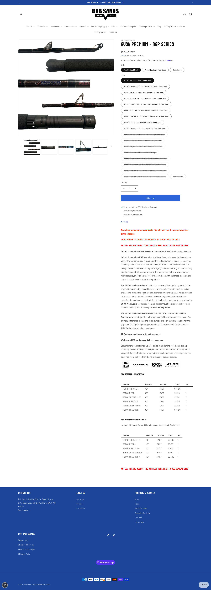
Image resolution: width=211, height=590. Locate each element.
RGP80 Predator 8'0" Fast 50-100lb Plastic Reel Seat (146, 110)
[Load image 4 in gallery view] (83, 147)
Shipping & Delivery (26, 545)
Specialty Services (142, 513)
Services (80, 504)
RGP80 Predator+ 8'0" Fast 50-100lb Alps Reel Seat (146, 164)
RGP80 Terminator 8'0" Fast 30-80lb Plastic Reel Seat (146, 104)
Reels (137, 504)
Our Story (80, 499)
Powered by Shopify (43, 584)
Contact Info (23, 540)
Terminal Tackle (141, 508)
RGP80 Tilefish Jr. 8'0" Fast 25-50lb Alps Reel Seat (146, 170)
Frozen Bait (139, 522)
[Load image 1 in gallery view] (32, 147)
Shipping (124, 55)
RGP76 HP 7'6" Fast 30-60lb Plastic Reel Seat (142, 122)
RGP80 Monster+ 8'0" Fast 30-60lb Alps (141, 152)
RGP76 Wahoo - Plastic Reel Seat (137, 80)
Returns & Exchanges (26, 549)
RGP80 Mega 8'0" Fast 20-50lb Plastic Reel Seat (144, 92)
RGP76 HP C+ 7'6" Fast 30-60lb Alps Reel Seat (144, 140)
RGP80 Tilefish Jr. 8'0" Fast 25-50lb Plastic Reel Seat (146, 116)
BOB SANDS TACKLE (30, 584)
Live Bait (138, 517)
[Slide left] (21, 146)
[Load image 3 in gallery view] (66, 147)
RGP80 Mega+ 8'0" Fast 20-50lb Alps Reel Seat (144, 146)
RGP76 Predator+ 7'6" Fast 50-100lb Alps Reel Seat (146, 128)
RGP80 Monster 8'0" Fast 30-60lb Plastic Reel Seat (145, 98)
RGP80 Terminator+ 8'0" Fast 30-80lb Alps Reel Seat (147, 158)
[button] (21, 14)
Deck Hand (177, 70)
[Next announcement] (192, 2)
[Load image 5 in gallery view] (100, 147)
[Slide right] (111, 146)
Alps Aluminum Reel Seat (155, 70)
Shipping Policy (24, 554)
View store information (133, 215)
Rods (137, 499)
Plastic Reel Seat (131, 70)
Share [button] (125, 222)
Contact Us (81, 508)
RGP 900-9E (179, 176)
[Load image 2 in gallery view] (49, 147)
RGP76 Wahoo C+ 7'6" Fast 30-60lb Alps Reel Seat (146, 134)
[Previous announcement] (19, 2)
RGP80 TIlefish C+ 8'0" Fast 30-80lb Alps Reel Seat (146, 176)
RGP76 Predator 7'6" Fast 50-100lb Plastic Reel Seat (145, 86)
